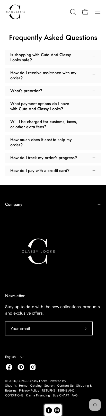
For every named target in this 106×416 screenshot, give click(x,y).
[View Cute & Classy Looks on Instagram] (33, 367)
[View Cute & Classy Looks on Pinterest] (21, 367)
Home (23, 386)
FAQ (74, 395)
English (10, 357)
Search (49, 386)
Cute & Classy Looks (32, 381)
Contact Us (65, 386)
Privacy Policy (29, 390)
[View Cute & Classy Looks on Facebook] (9, 367)
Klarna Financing (38, 395)
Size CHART (60, 395)
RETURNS (48, 390)
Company (13, 204)
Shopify (10, 386)
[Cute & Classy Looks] (19, 12)
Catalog (36, 386)
